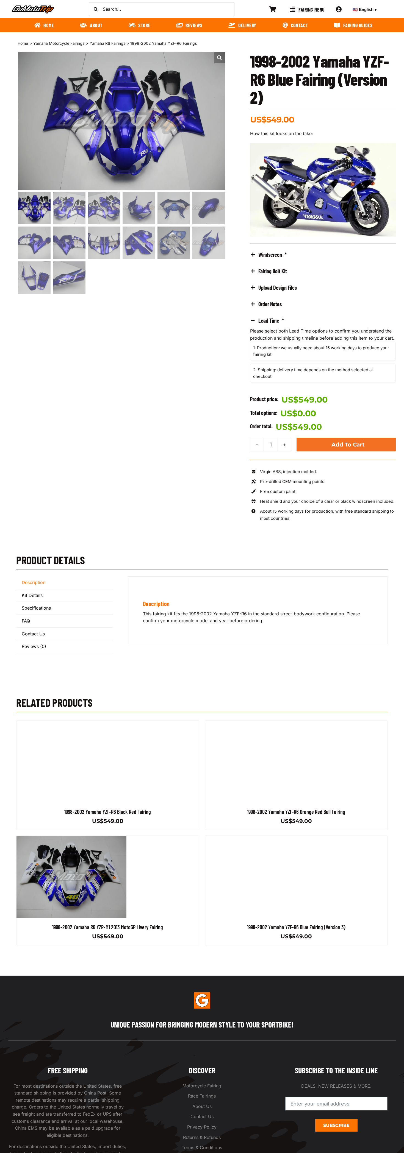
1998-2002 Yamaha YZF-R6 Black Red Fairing (108, 811)
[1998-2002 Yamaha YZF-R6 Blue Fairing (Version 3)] (260, 839)
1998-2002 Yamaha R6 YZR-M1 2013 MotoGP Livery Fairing (107, 927)
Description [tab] (33, 582)
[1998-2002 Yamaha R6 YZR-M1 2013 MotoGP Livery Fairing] (71, 839)
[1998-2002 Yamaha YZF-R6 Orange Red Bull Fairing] (260, 724)
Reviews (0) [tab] (34, 646)
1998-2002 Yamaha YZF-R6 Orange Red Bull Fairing (296, 811)
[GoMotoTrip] (33, 7)
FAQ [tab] (26, 621)
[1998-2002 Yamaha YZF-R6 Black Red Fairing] (71, 724)
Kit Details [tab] (32, 595)
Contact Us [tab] (33, 633)
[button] (219, 57)
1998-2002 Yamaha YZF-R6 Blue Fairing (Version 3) (296, 927)
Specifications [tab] (36, 608)
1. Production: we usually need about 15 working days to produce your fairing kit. (321, 351)
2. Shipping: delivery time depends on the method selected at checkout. (313, 373)
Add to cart (348, 444)
